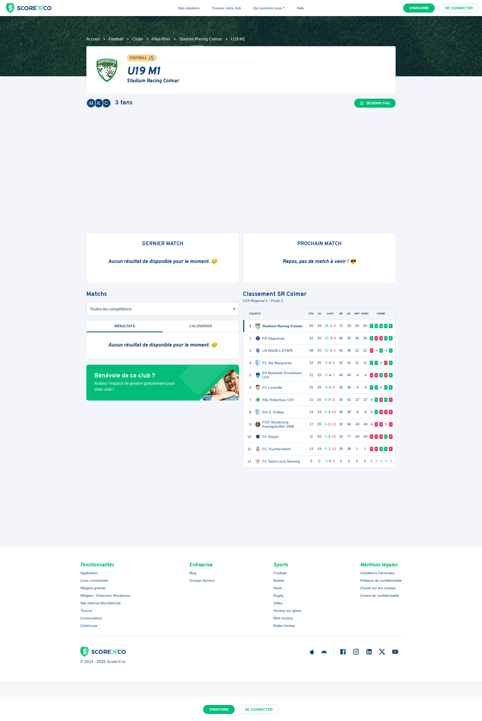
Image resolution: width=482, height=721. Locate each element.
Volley (278, 603)
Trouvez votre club (226, 8)
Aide (300, 8)
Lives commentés (94, 580)
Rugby (278, 596)
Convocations (91, 618)
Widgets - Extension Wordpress (105, 596)
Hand (277, 588)
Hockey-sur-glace (287, 611)
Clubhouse (88, 626)
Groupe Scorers (202, 580)
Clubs (137, 39)
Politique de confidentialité (381, 580)
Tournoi (86, 611)
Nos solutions (189, 8)
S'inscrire (419, 8)
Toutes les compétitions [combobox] (111, 309)
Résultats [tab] (124, 326)
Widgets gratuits (93, 588)
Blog (192, 573)
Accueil (93, 39)
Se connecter (459, 8)
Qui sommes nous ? (269, 8)
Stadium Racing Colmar (200, 39)
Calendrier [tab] (200, 326)
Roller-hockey (284, 626)
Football (116, 39)
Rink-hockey (283, 618)
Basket (278, 580)
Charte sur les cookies (378, 588)
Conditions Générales (377, 573)
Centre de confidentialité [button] (379, 596)
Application (89, 573)
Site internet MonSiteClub (100, 603)
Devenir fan (378, 103)
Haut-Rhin (161, 39)
